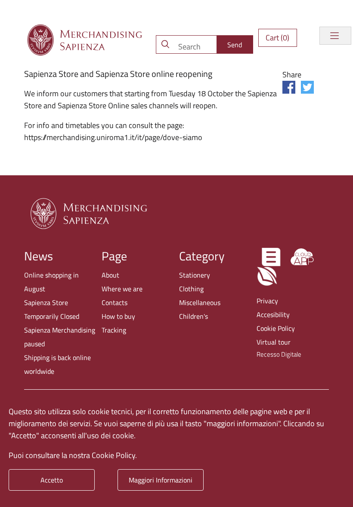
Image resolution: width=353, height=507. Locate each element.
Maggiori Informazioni (160, 480)
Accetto (51, 480)
